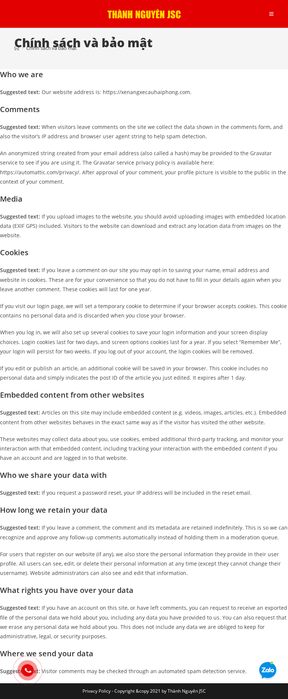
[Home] (16, 48)
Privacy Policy (96, 691)
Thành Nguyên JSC (187, 691)
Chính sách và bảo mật (51, 48)
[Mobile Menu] (271, 13)
